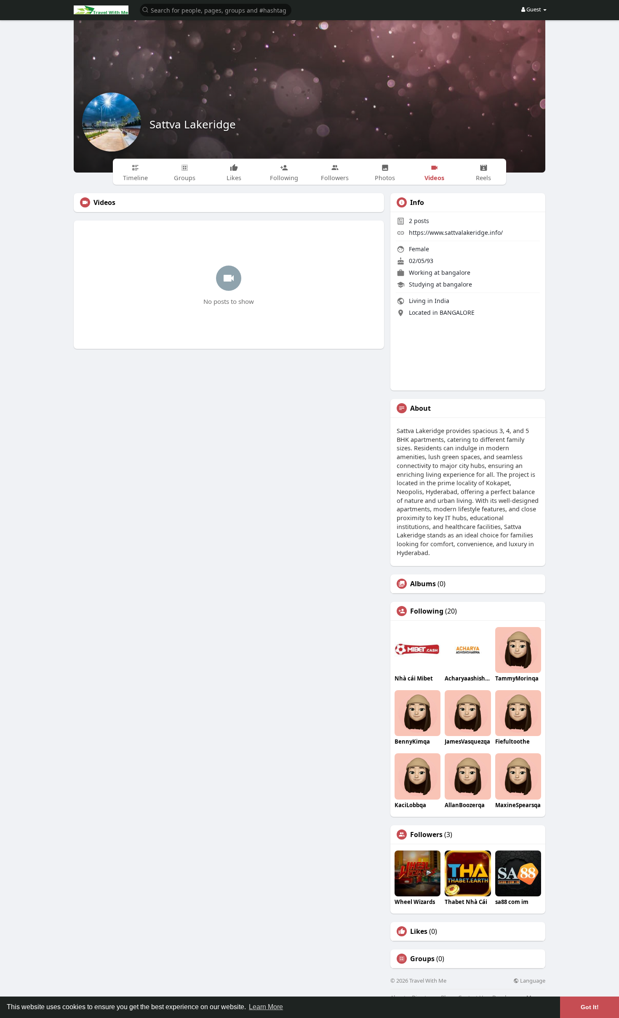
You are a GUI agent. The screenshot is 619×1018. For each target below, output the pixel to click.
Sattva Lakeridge (192, 124)
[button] (215, 9)
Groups (422, 958)
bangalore (455, 272)
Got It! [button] (590, 1007)
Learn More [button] (266, 1006)
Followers (426, 834)
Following (426, 611)
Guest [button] (533, 9)
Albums (423, 583)
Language (532, 980)
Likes (418, 931)
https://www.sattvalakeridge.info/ (456, 233)
